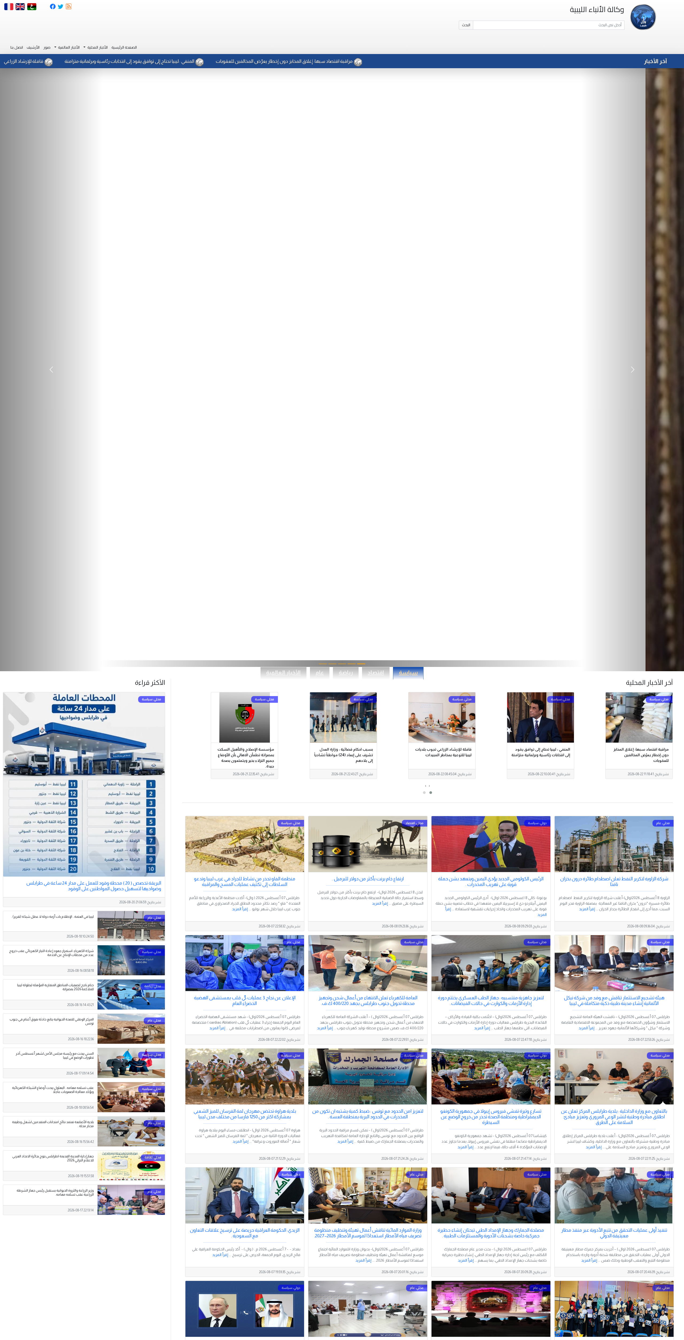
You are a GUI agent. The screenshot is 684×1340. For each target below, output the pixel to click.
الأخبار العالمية (283, 672)
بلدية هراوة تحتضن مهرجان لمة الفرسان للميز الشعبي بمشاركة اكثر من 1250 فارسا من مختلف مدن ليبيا (244, 1113)
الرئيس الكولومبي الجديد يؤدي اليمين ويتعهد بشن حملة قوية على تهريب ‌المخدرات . (490, 881)
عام (320, 672)
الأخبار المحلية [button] (97, 47)
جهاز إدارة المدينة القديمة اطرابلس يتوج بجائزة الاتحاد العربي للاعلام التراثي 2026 (53, 1158)
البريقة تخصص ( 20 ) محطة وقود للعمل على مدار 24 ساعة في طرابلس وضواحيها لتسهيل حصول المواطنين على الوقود (93, 885)
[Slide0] (361, 664)
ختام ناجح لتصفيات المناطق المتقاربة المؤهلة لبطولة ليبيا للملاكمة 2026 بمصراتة (55, 987)
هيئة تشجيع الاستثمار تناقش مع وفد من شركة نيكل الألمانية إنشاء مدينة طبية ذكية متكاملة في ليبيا (614, 1000)
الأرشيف (33, 47)
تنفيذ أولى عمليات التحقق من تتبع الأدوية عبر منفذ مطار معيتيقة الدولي (614, 1232)
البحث (466, 24)
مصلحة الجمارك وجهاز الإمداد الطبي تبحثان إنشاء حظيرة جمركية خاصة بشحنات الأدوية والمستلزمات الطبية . (491, 1232)
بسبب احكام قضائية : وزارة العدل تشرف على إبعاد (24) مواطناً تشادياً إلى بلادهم (343, 755)
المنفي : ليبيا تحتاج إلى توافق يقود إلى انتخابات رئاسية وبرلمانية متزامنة (302, 61)
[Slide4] (323, 664)
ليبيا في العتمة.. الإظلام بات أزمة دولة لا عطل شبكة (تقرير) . (52, 917)
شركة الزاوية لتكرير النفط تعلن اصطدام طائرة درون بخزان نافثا (614, 881)
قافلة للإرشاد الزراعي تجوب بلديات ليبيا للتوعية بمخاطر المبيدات (156, 61)
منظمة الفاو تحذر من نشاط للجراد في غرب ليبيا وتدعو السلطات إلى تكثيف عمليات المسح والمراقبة (244, 881)
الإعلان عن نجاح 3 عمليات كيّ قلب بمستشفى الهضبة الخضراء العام (245, 1000)
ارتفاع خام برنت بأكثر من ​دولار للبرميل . (368, 878)
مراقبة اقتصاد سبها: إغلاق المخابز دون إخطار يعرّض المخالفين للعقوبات (456, 61)
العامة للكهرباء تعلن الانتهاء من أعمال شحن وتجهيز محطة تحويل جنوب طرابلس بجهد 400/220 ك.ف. (367, 1000)
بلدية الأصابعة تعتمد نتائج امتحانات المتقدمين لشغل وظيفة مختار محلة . (53, 1124)
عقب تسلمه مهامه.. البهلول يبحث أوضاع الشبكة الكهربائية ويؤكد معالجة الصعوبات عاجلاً (53, 1090)
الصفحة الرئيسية (124, 47)
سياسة (408, 672)
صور (46, 47)
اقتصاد (376, 672)
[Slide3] (332, 664)
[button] (431, 792)
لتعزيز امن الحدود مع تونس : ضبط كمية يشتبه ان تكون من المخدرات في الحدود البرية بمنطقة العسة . (367, 1113)
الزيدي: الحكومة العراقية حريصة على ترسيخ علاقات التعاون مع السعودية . (245, 1232)
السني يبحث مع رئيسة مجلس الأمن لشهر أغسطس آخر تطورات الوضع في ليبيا (55, 1055)
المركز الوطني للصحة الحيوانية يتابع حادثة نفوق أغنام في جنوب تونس (52, 1021)
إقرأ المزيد (587, 909)
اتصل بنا (16, 47)
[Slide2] (342, 664)
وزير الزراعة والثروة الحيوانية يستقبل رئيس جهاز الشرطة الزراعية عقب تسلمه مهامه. (55, 1192)
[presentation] (429, 786)
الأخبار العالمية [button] (68, 47)
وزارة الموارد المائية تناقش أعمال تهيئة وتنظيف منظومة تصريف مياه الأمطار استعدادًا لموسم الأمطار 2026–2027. (368, 1232)
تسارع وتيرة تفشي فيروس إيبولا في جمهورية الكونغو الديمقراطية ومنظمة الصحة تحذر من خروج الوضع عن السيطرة (490, 1116)
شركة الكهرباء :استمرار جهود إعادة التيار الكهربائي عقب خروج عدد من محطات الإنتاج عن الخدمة (51, 953)
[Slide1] (352, 664)
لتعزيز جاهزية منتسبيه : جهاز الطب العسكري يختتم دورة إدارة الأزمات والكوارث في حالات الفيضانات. (491, 1000)
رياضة (346, 672)
